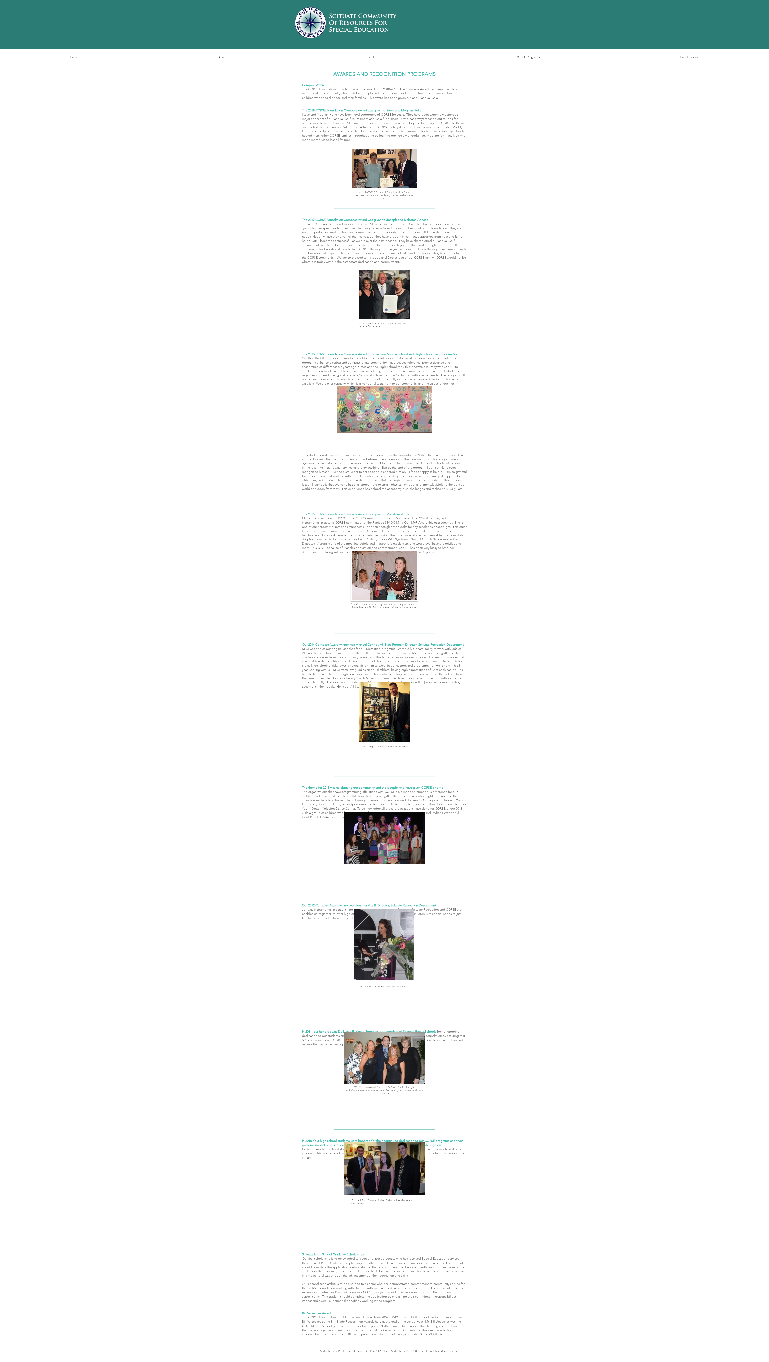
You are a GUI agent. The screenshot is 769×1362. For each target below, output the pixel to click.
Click (318, 817)
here (326, 817)
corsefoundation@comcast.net (439, 1351)
